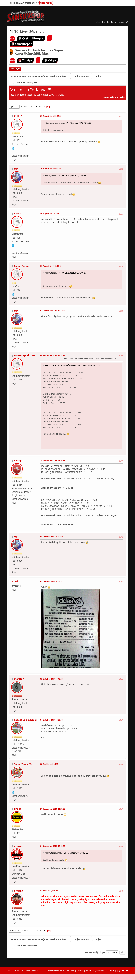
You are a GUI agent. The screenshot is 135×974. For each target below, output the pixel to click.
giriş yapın (46, 2)
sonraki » (120, 97)
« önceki (108, 97)
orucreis (18, 846)
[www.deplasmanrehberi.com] (13, 151)
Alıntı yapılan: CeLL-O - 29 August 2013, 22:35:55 (65, 175)
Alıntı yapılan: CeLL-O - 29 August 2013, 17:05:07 (65, 272)
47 (37, 106)
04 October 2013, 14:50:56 (51, 720)
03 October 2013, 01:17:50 (51, 536)
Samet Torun (21, 265)
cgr (16, 168)
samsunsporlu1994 (25, 355)
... (34, 106)
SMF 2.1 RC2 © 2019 (15, 971)
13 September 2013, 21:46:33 (52, 460)
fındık (17, 808)
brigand (18, 890)
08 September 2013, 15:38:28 (52, 355)
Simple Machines (31, 971)
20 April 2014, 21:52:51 (49, 764)
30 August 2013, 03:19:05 (50, 266)
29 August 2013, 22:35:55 (50, 116)
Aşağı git (14, 106)
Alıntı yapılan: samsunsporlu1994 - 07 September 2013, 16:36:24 (72, 365)
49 (43, 106)
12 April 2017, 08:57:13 (49, 890)
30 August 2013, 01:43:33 (50, 213)
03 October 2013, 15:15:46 (51, 679)
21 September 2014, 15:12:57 (52, 846)
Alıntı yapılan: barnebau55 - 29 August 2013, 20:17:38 (68, 123)
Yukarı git (15, 930)
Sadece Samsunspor (25, 719)
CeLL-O (18, 116)
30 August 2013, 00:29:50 (50, 168)
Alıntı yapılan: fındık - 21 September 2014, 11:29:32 (66, 852)
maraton (19, 678)
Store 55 (80, 970)
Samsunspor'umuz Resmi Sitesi (61, 970)
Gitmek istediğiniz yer (95, 952)
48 (40, 106)
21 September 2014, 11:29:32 (52, 809)
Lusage (18, 460)
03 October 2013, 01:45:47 (51, 581)
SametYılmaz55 (23, 764)
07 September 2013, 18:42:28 (52, 310)
